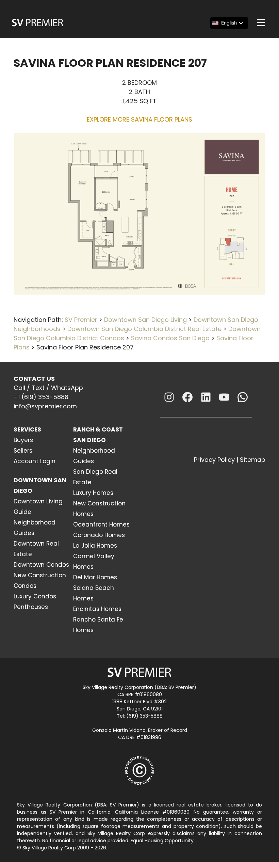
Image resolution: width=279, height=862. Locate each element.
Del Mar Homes (95, 577)
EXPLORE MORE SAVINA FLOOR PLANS (139, 119)
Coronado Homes (99, 535)
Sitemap (252, 459)
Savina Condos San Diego (170, 338)
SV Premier (81, 319)
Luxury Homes (93, 493)
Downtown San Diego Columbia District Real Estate (144, 329)
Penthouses (31, 607)
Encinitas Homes (97, 609)
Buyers (23, 440)
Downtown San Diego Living (145, 319)
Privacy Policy (214, 459)
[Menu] (261, 22)
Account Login (34, 461)
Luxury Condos (35, 596)
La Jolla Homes (95, 546)
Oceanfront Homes (101, 524)
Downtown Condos (41, 565)
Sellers (23, 450)
